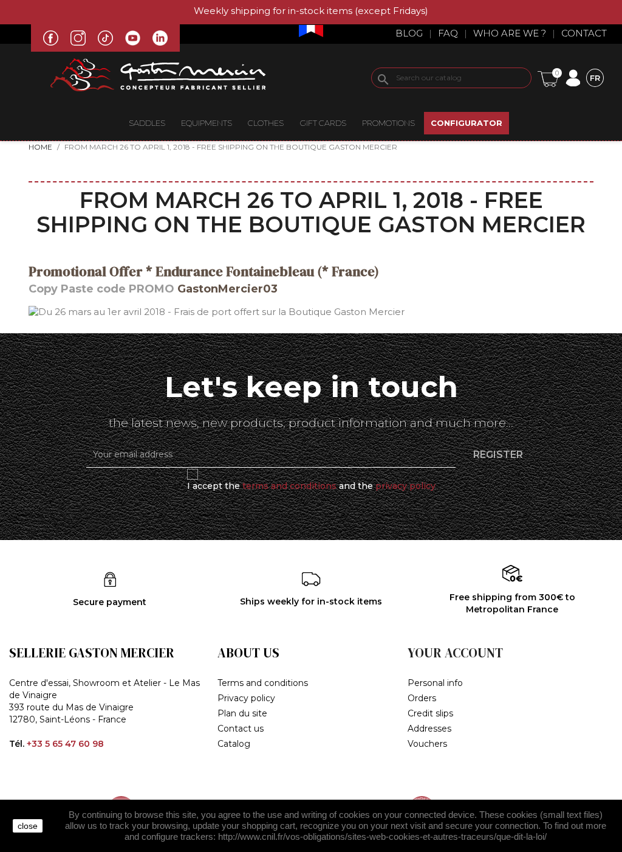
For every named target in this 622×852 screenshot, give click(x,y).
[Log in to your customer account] (572, 77)
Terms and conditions (262, 682)
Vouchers (427, 743)
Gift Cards (323, 123)
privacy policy (405, 485)
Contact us (240, 728)
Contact (584, 33)
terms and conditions (289, 485)
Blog (409, 33)
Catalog (233, 743)
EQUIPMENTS (206, 123)
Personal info (435, 682)
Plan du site (242, 713)
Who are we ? (509, 33)
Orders (422, 698)
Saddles (147, 123)
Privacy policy (246, 698)
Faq (448, 33)
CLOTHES (266, 123)
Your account (455, 653)
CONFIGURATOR (466, 123)
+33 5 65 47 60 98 (65, 743)
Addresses (429, 728)
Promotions (388, 123)
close (28, 826)
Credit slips (430, 713)
